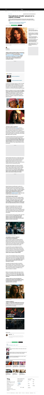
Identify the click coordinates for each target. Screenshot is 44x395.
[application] (15, 324)
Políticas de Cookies (19, 381)
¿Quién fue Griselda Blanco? (16, 76)
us (28, 381)
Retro (33, 383)
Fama (28, 383)
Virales (29, 385)
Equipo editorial (8, 380)
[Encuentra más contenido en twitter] (8, 25)
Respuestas (29, 379)
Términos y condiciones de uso (20, 378)
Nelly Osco (8, 48)
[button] (7, 328)
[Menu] (6, 9)
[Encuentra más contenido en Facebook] (6, 25)
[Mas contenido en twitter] (22, 387)
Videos (33, 379)
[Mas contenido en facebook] (20, 387)
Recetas (34, 385)
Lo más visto (8, 347)
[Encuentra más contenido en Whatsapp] (9, 25)
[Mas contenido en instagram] (23, 387)
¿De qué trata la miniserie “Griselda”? (17, 80)
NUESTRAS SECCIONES (30, 378)
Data (33, 381)
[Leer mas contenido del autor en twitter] (13, 334)
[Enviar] (6, 11)
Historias (29, 387)
